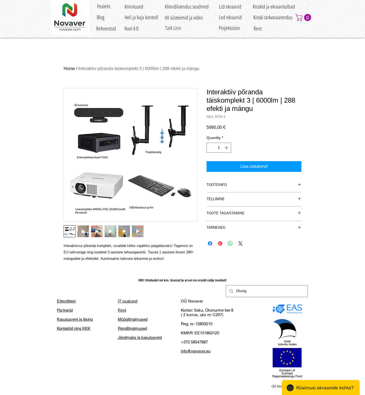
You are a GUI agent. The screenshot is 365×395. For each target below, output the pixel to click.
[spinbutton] (219, 147)
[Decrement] (210, 147)
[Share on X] (240, 243)
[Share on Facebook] (210, 243)
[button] (304, 17)
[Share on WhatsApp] (230, 243)
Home (69, 68)
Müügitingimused (132, 319)
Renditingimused (132, 328)
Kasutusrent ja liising (75, 319)
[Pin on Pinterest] (220, 243)
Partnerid (65, 310)
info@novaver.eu (195, 351)
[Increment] (227, 147)
